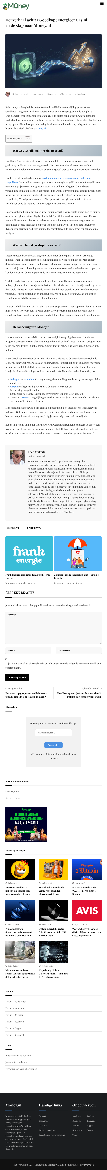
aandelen (29, 379)
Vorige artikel (15, 688)
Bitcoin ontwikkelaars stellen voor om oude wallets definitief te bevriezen (20, 973)
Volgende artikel (90, 688)
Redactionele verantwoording (52, 1135)
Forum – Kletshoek (14, 1034)
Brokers (75, 1125)
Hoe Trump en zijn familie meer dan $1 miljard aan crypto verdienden (79, 695)
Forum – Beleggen (14, 1014)
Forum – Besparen (14, 1021)
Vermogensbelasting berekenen (21, 1068)
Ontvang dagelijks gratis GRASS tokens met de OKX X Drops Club (52, 932)
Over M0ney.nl (12, 791)
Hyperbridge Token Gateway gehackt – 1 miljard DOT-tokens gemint (53, 973)
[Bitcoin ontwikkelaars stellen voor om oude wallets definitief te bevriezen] (20, 952)
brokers (25, 397)
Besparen (51, 93)
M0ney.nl (40, 128)
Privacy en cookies (47, 1130)
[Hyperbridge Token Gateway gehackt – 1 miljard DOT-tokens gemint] (53, 952)
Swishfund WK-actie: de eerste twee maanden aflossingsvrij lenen (51, 890)
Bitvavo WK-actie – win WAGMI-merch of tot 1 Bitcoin (84, 890)
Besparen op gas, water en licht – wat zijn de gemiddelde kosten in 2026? (26, 695)
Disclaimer (43, 1121)
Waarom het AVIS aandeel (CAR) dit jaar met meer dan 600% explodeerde (86, 932)
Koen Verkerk (36, 452)
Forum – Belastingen (15, 1001)
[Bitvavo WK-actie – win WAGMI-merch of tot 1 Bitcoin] (87, 869)
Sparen (90, 1130)
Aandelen (76, 1116)
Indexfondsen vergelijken (18, 1055)
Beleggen (15, 379)
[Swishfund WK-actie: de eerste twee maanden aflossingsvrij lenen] (53, 869)
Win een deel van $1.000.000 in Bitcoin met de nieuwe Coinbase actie (18, 932)
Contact (42, 1116)
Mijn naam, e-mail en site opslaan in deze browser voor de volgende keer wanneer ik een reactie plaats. (53, 665)
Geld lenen (77, 1130)
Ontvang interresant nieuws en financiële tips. (53, 723)
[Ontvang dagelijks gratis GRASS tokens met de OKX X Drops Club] (53, 910)
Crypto (14, 386)
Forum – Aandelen (14, 1008)
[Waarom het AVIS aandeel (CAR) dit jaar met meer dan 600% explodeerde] (87, 910)
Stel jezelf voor (12, 798)
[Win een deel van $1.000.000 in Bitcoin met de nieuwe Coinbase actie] (20, 910)
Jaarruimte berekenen (16, 1062)
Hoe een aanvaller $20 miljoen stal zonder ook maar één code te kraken (17, 890)
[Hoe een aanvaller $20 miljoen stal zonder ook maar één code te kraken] (20, 869)
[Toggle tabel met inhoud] (26, 138)
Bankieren (91, 1116)
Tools (74, 1135)
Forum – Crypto (13, 1028)
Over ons (43, 1125)
